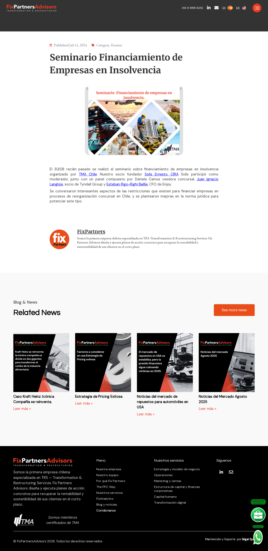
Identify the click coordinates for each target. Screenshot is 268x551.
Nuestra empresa (108, 469)
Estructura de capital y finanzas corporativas (177, 489)
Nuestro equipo (107, 475)
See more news (234, 310)
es (224, 7)
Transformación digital (170, 503)
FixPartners (91, 231)
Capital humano (165, 497)
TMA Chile (88, 174)
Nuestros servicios (109, 493)
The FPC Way (106, 487)
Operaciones (163, 475)
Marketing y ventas (167, 481)
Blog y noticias (106, 505)
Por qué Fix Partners (110, 481)
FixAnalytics (104, 499)
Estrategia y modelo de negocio (177, 469)
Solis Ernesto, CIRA (162, 174)
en (238, 7)
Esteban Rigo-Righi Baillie (127, 184)
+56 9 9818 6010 (192, 8)
